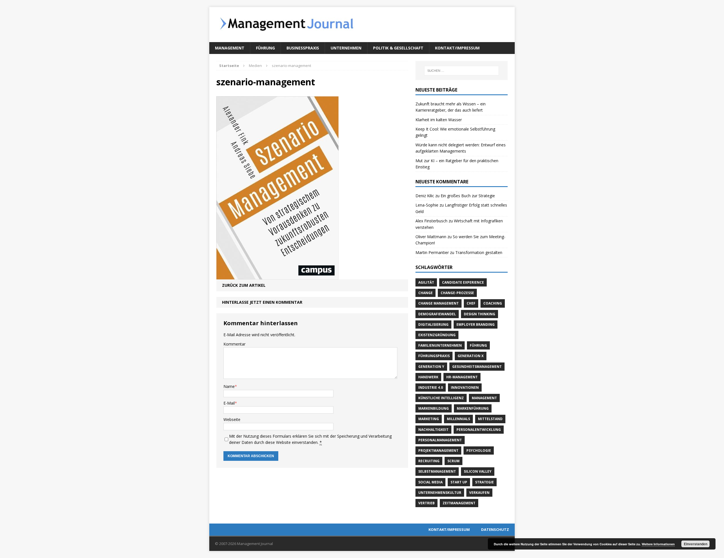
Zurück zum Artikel (244, 285)
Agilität (426, 282)
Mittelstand (490, 418)
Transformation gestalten (478, 252)
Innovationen (465, 387)
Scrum (453, 461)
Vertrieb (426, 503)
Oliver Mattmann (430, 236)
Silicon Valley (478, 471)
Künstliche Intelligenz (441, 398)
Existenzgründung (437, 335)
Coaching (492, 303)
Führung (265, 48)
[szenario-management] (277, 276)
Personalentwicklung (478, 429)
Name (229, 386)
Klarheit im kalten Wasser (438, 119)
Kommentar (234, 344)
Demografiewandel (437, 314)
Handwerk (428, 377)
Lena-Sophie (426, 205)
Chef (471, 303)
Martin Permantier (432, 252)
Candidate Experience (463, 282)
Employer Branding (475, 324)
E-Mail (229, 403)
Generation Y (431, 366)
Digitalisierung (433, 324)
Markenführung (473, 408)
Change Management (438, 303)
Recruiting (428, 461)
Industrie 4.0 (430, 387)
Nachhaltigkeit (433, 429)
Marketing (428, 418)
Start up (459, 482)
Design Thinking (479, 314)
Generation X (471, 355)
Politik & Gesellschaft (398, 48)
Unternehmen (346, 48)
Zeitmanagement (459, 503)
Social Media (430, 482)
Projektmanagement (438, 450)
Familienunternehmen (440, 345)
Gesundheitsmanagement (477, 366)
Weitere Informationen (658, 544)
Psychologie (478, 450)
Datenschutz (495, 529)
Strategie (484, 482)
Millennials (458, 418)
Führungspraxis (434, 355)
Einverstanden (695, 543)
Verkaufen (479, 492)
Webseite (231, 419)
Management (229, 48)
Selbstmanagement (437, 471)
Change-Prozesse (457, 292)
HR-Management (462, 377)
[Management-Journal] (362, 24)
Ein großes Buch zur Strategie (468, 195)
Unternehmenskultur (439, 492)
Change (425, 292)
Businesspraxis (302, 48)
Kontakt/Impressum (457, 48)
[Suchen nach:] (461, 70)
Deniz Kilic (424, 195)
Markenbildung (433, 408)
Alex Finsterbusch (431, 220)
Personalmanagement (440, 440)
